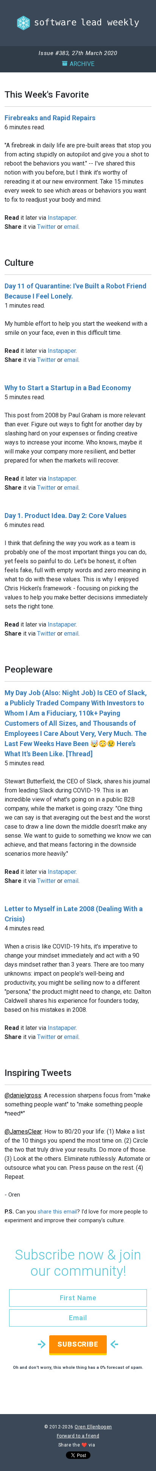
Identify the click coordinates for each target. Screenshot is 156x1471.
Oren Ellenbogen (93, 1427)
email (71, 226)
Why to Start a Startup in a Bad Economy (68, 388)
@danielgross (23, 1095)
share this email (57, 1211)
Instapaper (62, 217)
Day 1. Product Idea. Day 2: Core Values (65, 515)
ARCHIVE (82, 63)
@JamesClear (23, 1131)
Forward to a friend (78, 1436)
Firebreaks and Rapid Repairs (50, 118)
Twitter (46, 226)
